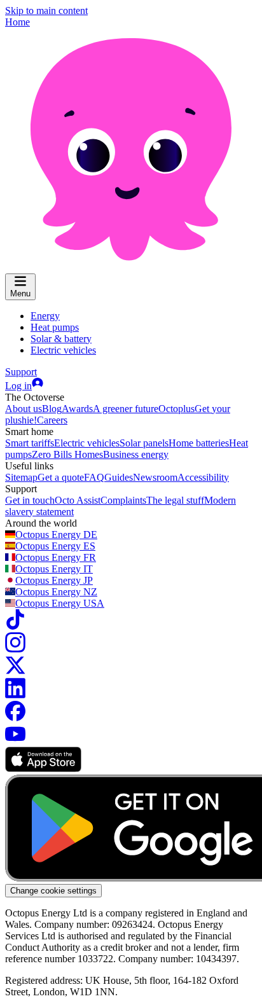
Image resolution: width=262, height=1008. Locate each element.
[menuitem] (45, 315)
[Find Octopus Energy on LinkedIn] (15, 694)
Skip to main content (46, 10)
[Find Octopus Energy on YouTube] (15, 740)
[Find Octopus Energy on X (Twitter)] (15, 671)
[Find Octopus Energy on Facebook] (15, 717)
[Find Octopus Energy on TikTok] (15, 626)
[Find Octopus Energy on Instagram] (15, 649)
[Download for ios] (43, 768)
